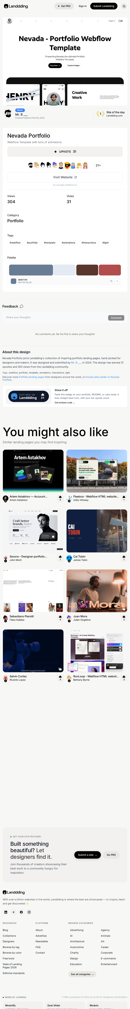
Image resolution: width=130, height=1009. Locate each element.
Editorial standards (14, 972)
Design (74, 958)
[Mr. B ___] (30, 165)
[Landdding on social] (6, 912)
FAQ (38, 947)
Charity (74, 952)
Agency (105, 930)
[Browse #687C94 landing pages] (117, 281)
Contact (40, 952)
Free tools (8, 958)
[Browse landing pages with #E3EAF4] (65, 270)
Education (76, 964)
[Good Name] (67, 165)
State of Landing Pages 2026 (12, 966)
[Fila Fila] (61, 165)
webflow (13, 372)
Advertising (76, 930)
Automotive (77, 947)
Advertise (41, 935)
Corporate (107, 952)
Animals (105, 935)
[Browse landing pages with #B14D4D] (110, 270)
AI (71, 935)
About (39, 930)
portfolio (23, 372)
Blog (5, 930)
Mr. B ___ (76, 362)
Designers (8, 941)
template (33, 372)
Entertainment (109, 964)
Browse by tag (11, 947)
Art (102, 941)
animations (45, 372)
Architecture (77, 941)
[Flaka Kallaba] (49, 165)
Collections (9, 935)
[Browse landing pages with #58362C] (87, 270)
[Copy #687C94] (111, 281)
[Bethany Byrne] (36, 165)
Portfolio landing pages (32, 376)
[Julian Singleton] (55, 165)
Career (105, 947)
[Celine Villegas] (79, 165)
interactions (58, 372)
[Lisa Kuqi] (73, 165)
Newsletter (42, 941)
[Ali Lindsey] (85, 165)
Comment (116, 317)
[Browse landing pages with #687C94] (31, 270)
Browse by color (12, 952)
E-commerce (108, 958)
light (68, 372)
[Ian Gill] (43, 165)
